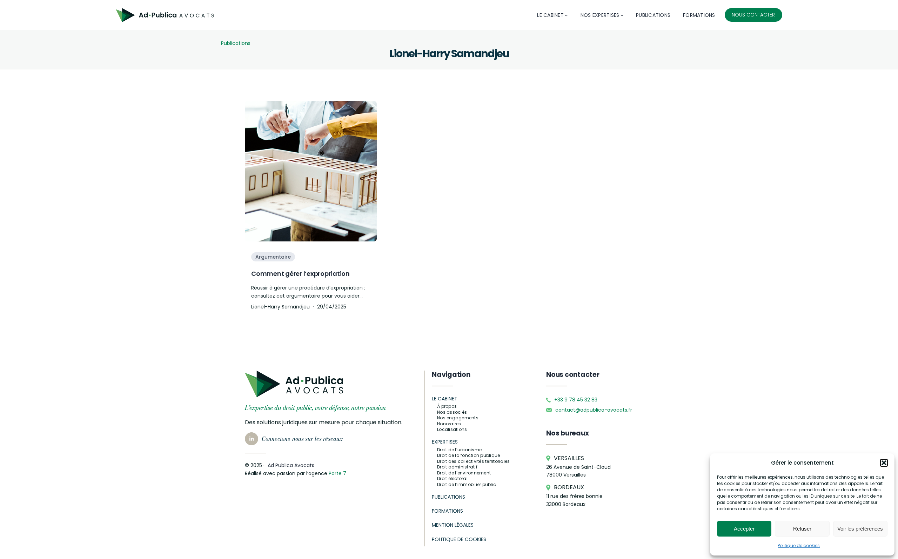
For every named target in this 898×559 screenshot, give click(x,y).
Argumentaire (273, 256)
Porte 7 (337, 473)
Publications (235, 43)
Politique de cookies (799, 545)
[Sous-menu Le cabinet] (566, 15)
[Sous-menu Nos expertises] (622, 15)
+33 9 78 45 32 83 (575, 399)
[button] (883, 462)
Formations (447, 510)
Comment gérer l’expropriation (300, 273)
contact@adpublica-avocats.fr (593, 409)
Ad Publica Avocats (291, 465)
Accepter (744, 529)
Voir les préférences (860, 529)
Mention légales (453, 524)
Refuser (802, 529)
